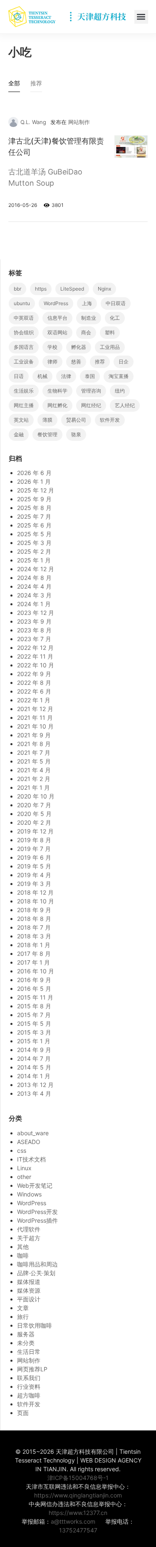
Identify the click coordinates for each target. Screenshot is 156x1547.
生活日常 (28, 1351)
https (41, 289)
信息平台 (57, 318)
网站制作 (79, 122)
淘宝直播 (119, 376)
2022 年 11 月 (35, 656)
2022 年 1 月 (33, 700)
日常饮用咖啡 (34, 1325)
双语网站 (57, 332)
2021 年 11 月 (35, 717)
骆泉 (76, 434)
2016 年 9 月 (34, 979)
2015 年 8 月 (34, 1006)
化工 (115, 318)
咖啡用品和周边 (37, 1264)
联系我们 (28, 1377)
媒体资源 (28, 1290)
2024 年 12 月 (35, 568)
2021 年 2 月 (33, 778)
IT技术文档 (31, 1159)
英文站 (21, 420)
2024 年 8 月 (34, 577)
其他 (23, 1246)
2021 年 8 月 (34, 743)
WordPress (56, 303)
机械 (42, 376)
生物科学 (57, 391)
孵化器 (78, 347)
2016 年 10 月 (35, 971)
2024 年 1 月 (34, 603)
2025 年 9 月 (34, 498)
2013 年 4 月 (34, 1093)
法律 (66, 376)
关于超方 (28, 1237)
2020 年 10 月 (35, 796)
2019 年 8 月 (34, 839)
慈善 (76, 361)
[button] (141, 17)
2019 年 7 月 (34, 848)
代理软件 (28, 1229)
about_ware (33, 1133)
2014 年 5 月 (34, 1067)
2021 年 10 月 (35, 726)
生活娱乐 (24, 391)
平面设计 (28, 1299)
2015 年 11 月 (35, 997)
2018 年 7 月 (34, 927)
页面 (23, 1412)
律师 (52, 361)
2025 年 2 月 (34, 551)
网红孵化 (57, 405)
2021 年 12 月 (35, 708)
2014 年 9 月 (34, 1049)
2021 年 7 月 (33, 752)
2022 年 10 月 (35, 665)
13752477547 (78, 1530)
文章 (23, 1307)
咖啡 (23, 1255)
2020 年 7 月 (34, 804)
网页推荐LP (32, 1369)
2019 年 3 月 (34, 883)
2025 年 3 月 (34, 542)
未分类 (26, 1342)
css (21, 1150)
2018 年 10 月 (35, 901)
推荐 (100, 361)
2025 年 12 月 (35, 490)
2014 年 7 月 (34, 1058)
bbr (17, 289)
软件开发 (110, 420)
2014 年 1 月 (33, 1075)
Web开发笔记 (34, 1185)
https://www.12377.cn (78, 1512)
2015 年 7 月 (34, 1014)
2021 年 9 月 (34, 735)
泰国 (90, 376)
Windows (29, 1194)
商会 (86, 332)
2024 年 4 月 (34, 586)
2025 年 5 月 (34, 533)
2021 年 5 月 (34, 761)
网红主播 (24, 405)
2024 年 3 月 (34, 595)
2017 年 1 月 (33, 962)
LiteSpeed (72, 289)
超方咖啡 (28, 1395)
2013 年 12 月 (35, 1084)
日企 (124, 361)
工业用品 (110, 347)
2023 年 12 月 (35, 612)
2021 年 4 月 (34, 770)
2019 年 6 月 (34, 857)
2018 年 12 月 (35, 892)
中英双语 (24, 318)
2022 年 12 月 (35, 647)
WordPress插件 (37, 1220)
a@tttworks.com (73, 1521)
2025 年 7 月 (34, 516)
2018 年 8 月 (34, 918)
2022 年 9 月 (34, 673)
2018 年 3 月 (34, 936)
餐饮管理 (47, 434)
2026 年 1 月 (34, 481)
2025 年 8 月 (34, 507)
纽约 (120, 391)
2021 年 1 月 (33, 787)
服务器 (26, 1334)
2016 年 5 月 (34, 988)
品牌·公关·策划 (36, 1272)
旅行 (23, 1316)
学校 (52, 347)
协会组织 (24, 332)
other (24, 1176)
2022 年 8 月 (34, 682)
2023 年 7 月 (34, 638)
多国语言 (24, 347)
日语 (19, 376)
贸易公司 (76, 420)
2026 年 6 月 (34, 472)
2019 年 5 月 (34, 866)
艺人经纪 (125, 405)
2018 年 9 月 (34, 909)
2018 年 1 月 (33, 944)
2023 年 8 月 (34, 630)
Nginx (104, 289)
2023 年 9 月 (34, 621)
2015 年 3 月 (34, 1032)
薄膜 (47, 420)
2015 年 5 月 (34, 1023)
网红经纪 (91, 405)
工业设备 (24, 361)
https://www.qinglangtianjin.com (78, 1495)
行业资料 (28, 1386)
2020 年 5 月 (34, 813)
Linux (24, 1167)
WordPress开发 (37, 1211)
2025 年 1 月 (34, 560)
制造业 (88, 318)
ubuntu (22, 303)
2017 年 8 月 (34, 953)
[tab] (14, 85)
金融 (19, 434)
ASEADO (28, 1141)
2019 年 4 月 (34, 874)
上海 (87, 303)
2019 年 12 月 (35, 831)
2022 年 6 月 (34, 691)
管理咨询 (91, 391)
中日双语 (116, 303)
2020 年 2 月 (34, 822)
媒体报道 (28, 1281)
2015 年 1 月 (33, 1041)
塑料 (110, 332)
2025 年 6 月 (34, 525)
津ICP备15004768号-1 (78, 1477)
